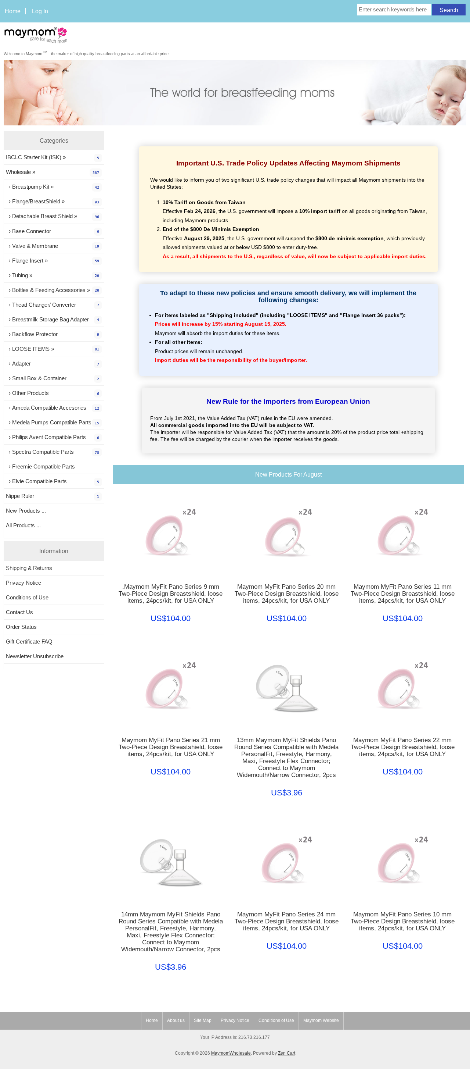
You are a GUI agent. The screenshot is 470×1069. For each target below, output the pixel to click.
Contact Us (19, 612)
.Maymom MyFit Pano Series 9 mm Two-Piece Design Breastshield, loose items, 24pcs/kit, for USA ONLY (171, 593)
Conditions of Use (27, 597)
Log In (40, 11)
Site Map (203, 1020)
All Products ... (23, 525)
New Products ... (26, 510)
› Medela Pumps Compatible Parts (52, 422)
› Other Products (52, 393)
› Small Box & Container (52, 378)
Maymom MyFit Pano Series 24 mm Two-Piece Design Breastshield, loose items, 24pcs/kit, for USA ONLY (287, 921)
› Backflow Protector (52, 334)
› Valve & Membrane (52, 246)
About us (176, 1020)
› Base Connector (52, 231)
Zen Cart (286, 1053)
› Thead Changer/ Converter (52, 305)
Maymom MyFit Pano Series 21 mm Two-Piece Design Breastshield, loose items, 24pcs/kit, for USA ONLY (171, 747)
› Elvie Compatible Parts (52, 481)
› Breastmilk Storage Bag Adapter (52, 319)
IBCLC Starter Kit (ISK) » (52, 157)
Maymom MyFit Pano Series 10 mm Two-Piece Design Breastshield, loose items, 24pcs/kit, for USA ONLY (403, 921)
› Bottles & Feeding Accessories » (52, 290)
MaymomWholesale (231, 1053)
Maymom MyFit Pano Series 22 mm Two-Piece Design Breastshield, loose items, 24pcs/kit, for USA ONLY (403, 747)
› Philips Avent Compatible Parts (52, 437)
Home (13, 11)
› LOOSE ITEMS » (52, 349)
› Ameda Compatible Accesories (52, 408)
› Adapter (52, 363)
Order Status (21, 627)
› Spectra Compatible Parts (52, 452)
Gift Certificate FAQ (29, 641)
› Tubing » (52, 275)
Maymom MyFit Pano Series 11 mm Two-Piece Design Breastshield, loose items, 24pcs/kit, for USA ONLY (403, 593)
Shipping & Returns (29, 568)
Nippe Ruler (52, 496)
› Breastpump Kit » (52, 186)
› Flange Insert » (52, 260)
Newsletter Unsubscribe (35, 656)
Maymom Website (321, 1020)
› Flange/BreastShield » (52, 201)
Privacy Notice (23, 583)
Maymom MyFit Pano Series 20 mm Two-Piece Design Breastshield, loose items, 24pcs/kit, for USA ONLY (287, 593)
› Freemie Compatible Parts (40, 466)
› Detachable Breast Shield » (52, 216)
